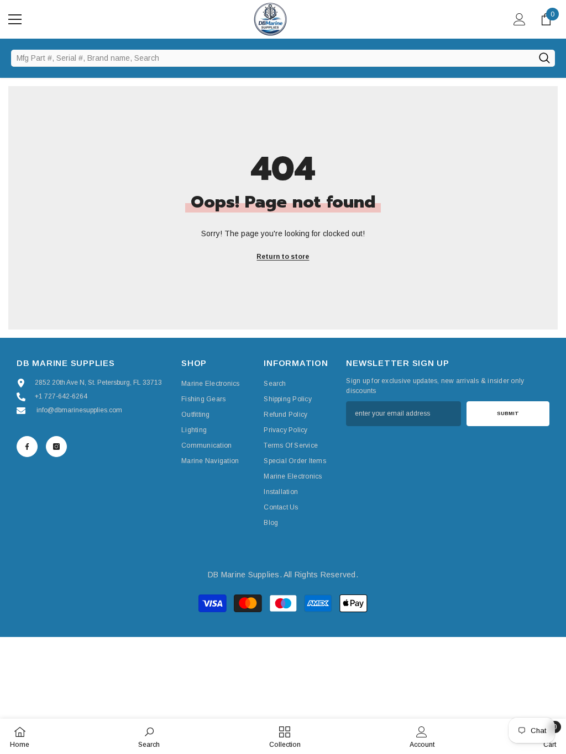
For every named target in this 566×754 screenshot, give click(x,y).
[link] (149, 736)
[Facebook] (27, 446)
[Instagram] (56, 446)
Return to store (282, 257)
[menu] (15, 19)
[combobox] (272, 58)
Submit (508, 413)
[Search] (544, 58)
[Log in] (519, 19)
